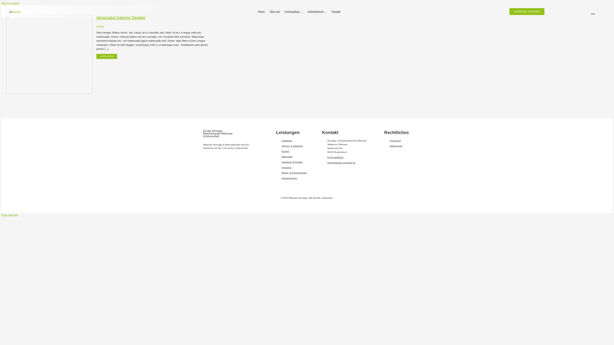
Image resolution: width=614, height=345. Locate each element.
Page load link (9, 215)
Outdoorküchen (289, 178)
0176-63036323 (335, 157)
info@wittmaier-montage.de (341, 162)
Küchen (100, 26)
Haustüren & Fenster (292, 162)
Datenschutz (396, 146)
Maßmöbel (287, 156)
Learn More (107, 56)
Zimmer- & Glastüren (292, 146)
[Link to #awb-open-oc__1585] (593, 11)
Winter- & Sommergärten (294, 173)
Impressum (395, 140)
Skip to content (10, 3)
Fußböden (287, 140)
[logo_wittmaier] (15, 11)
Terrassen (287, 167)
